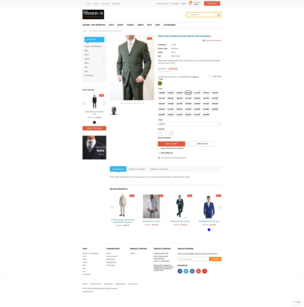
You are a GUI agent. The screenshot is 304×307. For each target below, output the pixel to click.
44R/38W (162, 104)
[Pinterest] (204, 271)
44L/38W (215, 98)
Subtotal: (161, 138)
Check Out (212, 3)
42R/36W (197, 98)
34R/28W (162, 93)
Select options (94, 128)
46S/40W (197, 104)
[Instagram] (192, 271)
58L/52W (179, 115)
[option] (94, 112)
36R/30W (179, 93)
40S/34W (179, 98)
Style (160, 120)
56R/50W (170, 115)
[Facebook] (180, 271)
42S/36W (206, 98)
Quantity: (161, 129)
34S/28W (170, 93)
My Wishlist (115, 4)
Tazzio (173, 52)
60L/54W (197, 115)
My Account (105, 4)
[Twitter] (186, 271)
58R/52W (188, 115)
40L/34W (161, 98)
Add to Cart (171, 144)
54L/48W (206, 109)
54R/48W (215, 109)
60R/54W (206, 115)
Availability (162, 45)
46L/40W (179, 104)
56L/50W (161, 115)
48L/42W (206, 104)
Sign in (96, 4)
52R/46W (197, 109)
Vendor (160, 52)
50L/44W (170, 109)
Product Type (162, 48)
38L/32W (197, 93)
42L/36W (188, 98)
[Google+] (198, 271)
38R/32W (206, 93)
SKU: (159, 56)
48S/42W (161, 109)
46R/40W (188, 104)
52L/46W (188, 109)
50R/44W (179, 109)
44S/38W (170, 104)
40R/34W (170, 98)
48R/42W (215, 104)
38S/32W (215, 93)
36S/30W (188, 93)
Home (85, 31)
